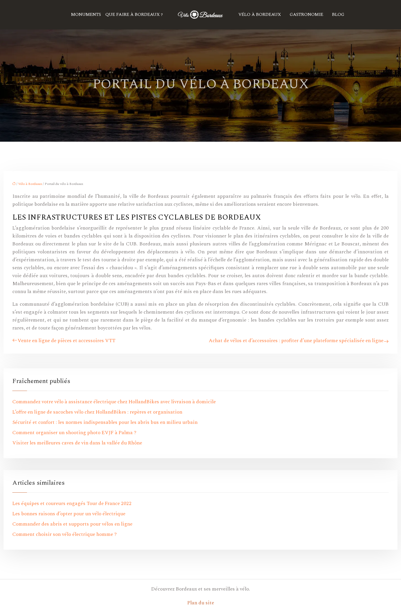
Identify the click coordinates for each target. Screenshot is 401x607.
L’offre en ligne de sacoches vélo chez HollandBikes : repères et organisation (97, 412)
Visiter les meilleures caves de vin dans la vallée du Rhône (77, 443)
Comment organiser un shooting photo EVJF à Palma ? (74, 433)
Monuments (86, 14)
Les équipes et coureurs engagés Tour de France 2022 (72, 503)
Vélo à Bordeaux (259, 14)
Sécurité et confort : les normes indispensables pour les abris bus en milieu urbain (105, 422)
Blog (338, 14)
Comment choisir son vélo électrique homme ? (64, 534)
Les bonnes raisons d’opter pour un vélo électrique (68, 514)
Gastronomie (306, 14)
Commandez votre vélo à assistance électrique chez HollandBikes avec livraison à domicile (114, 402)
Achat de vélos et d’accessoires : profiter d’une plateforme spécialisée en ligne (296, 341)
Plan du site (200, 603)
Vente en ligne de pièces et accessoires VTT (66, 341)
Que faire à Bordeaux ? (134, 14)
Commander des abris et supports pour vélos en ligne (72, 524)
